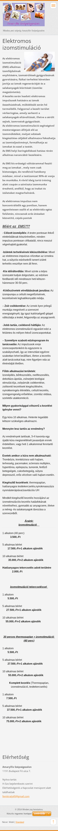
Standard (20, 822)
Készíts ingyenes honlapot (19, 813)
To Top (53, 822)
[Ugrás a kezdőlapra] (24, 16)
